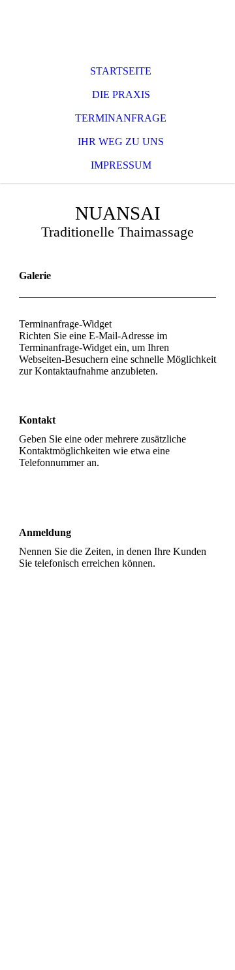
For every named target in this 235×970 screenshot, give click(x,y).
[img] (117, 26)
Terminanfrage (120, 118)
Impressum (121, 165)
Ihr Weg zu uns (121, 141)
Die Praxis (121, 94)
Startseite (120, 70)
